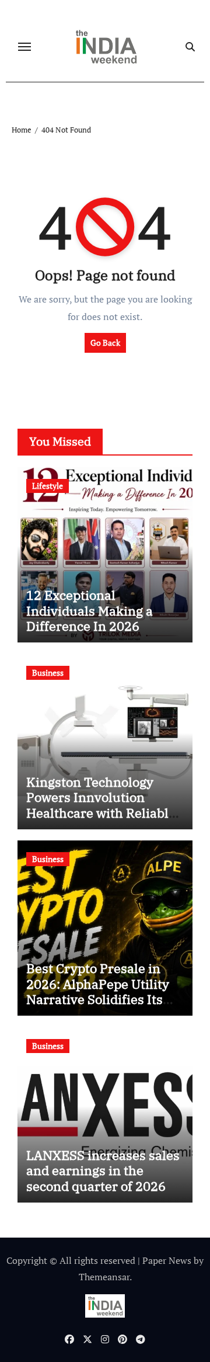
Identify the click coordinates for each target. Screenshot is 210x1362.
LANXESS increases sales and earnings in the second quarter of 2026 (103, 1170)
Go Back (105, 342)
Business (48, 672)
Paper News (166, 1260)
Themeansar (104, 1276)
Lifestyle (47, 485)
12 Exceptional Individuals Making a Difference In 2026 (89, 610)
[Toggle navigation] (24, 46)
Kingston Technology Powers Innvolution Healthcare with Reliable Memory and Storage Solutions (101, 812)
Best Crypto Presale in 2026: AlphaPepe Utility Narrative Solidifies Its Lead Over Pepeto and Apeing (97, 999)
